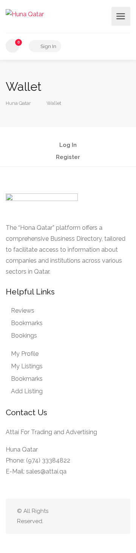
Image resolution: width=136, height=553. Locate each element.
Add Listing (27, 391)
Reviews (22, 310)
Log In (68, 145)
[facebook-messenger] (102, 516)
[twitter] (77, 516)
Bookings (24, 335)
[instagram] (114, 516)
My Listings (27, 366)
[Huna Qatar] (25, 13)
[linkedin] (89, 516)
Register (68, 157)
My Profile (25, 353)
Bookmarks (27, 323)
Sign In (47, 46)
